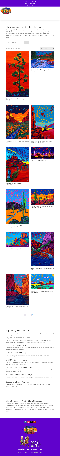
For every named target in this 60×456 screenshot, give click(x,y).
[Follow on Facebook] (25, 422)
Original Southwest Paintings (18, 338)
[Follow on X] (31, 422)
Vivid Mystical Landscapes (16, 360)
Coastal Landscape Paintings (18, 382)
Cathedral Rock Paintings (16, 352)
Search (26, 42)
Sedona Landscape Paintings (17, 345)
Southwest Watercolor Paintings (19, 374)
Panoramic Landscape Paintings (19, 367)
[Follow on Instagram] (28, 422)
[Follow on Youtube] (34, 422)
